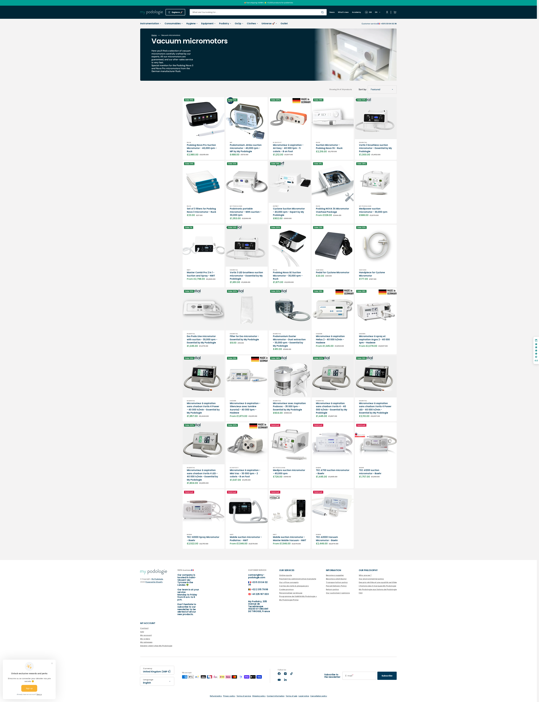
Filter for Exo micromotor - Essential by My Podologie (244, 338)
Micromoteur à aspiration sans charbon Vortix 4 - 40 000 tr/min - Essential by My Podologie (331, 408)
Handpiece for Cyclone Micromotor (372, 274)
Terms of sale (291, 696)
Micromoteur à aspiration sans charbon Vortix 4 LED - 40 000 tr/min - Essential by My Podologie (202, 475)
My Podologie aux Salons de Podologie (378, 589)
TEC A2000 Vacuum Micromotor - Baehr (327, 539)
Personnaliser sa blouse (290, 593)
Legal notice (303, 696)
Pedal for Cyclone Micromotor (332, 272)
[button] (394, 12)
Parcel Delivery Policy (336, 586)
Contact (144, 628)
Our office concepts (288, 582)
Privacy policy (229, 696)
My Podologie (157, 579)
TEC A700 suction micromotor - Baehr (332, 472)
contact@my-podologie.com (256, 576)
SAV (142, 631)
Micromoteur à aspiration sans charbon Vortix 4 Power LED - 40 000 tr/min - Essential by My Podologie (375, 408)
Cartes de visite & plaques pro (294, 586)
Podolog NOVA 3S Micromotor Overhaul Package (332, 210)
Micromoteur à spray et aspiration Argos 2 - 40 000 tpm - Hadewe (374, 339)
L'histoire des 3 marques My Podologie (377, 586)
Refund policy (216, 696)
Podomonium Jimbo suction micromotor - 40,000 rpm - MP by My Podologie (246, 148)
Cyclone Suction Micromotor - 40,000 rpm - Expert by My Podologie (289, 211)
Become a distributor (336, 579)
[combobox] (258, 12)
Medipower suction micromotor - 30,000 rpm (373, 210)
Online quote (285, 575)
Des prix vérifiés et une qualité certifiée (378, 582)
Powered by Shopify (154, 582)
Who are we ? (365, 575)
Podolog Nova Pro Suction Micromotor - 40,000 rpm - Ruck (202, 148)
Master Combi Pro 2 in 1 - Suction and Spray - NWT (201, 274)
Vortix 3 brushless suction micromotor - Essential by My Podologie (375, 148)
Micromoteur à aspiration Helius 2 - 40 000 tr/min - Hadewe (330, 339)
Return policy (332, 589)
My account (146, 635)
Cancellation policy (318, 696)
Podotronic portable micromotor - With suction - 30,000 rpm (245, 211)
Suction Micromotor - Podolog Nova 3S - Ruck (329, 147)
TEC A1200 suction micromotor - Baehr (370, 472)
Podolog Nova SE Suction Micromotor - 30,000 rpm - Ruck (288, 275)
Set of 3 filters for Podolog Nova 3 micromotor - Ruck (201, 210)
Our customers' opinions (338, 593)
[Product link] (203, 128)
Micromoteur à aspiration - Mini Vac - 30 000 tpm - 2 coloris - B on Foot (245, 473)
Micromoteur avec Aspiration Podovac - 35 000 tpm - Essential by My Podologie (289, 406)
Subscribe (387, 675)
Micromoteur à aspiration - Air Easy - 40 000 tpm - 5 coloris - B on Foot (288, 148)
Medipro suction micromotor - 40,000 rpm (289, 472)
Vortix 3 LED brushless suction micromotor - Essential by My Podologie (246, 275)
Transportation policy (337, 582)
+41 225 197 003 (260, 594)
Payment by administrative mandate (297, 579)
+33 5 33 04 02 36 (258, 583)
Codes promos (286, 589)
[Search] (323, 12)
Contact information (276, 696)
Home (154, 35)
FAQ (361, 593)
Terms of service (243, 696)
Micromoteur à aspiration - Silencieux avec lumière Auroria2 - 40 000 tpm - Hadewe (245, 408)
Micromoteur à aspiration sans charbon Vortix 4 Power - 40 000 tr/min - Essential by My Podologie (203, 408)
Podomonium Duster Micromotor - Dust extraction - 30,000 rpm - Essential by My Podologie (289, 341)
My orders (145, 639)
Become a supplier (335, 575)
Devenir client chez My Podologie (156, 645)
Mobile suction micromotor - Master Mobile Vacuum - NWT (289, 539)
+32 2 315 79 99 (259, 589)
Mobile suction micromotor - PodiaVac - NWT (246, 539)
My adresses (146, 642)
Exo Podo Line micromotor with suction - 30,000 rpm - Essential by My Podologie (202, 339)
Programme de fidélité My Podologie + (298, 596)
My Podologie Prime (288, 600)
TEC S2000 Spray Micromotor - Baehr (203, 539)
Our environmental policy (371, 579)
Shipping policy (259, 696)
